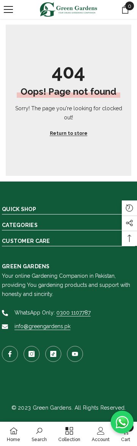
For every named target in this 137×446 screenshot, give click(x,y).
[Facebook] (10, 354)
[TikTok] (53, 354)
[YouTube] (75, 354)
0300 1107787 (73, 313)
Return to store (69, 133)
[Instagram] (32, 354)
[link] (39, 433)
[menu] (8, 9)
